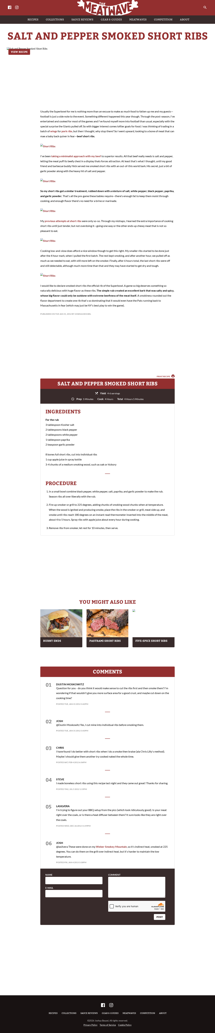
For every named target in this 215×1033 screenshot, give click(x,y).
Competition (147, 1013)
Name (48, 875)
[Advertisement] (107, 78)
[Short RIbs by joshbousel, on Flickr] (47, 146)
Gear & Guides (110, 1013)
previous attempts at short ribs (63, 221)
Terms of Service (108, 1025)
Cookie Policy (125, 1025)
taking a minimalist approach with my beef (76, 156)
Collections (69, 1013)
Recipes (53, 1013)
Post (159, 917)
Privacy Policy (90, 1025)
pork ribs (66, 131)
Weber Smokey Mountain (111, 846)
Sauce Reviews (89, 1013)
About (162, 1013)
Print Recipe (163, 376)
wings (53, 131)
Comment (114, 875)
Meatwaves (129, 1013)
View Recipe (19, 51)
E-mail (49, 888)
